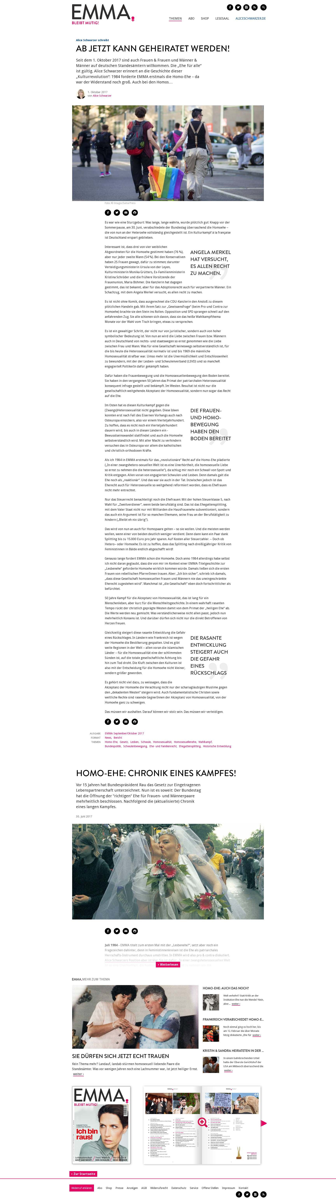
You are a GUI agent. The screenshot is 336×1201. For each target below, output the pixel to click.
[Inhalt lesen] (202, 1122)
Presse (119, 1188)
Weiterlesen (169, 964)
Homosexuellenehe (185, 741)
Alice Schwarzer (102, 95)
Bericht (118, 737)
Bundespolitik (113, 746)
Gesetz (124, 741)
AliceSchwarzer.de (251, 18)
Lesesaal (222, 18)
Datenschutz (178, 1188)
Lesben (134, 741)
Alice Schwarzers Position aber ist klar (131, 960)
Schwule (146, 741)
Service (194, 1188)
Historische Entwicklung (217, 746)
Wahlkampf (205, 741)
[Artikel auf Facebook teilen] (108, 213)
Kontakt (243, 1188)
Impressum (228, 1188)
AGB (144, 1188)
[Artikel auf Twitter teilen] (117, 213)
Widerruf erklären (81, 1188)
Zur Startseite (84, 1174)
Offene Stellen (210, 1188)
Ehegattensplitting (190, 746)
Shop (205, 18)
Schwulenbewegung (135, 746)
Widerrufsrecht (159, 1188)
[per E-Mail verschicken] (126, 213)
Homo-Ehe (111, 741)
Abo (191, 18)
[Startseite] (103, 14)
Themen (175, 18)
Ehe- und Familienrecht (163, 746)
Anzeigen (132, 1188)
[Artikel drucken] (135, 213)
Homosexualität (162, 741)
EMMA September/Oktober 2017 (124, 733)
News (108, 737)
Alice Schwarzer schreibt (92, 40)
